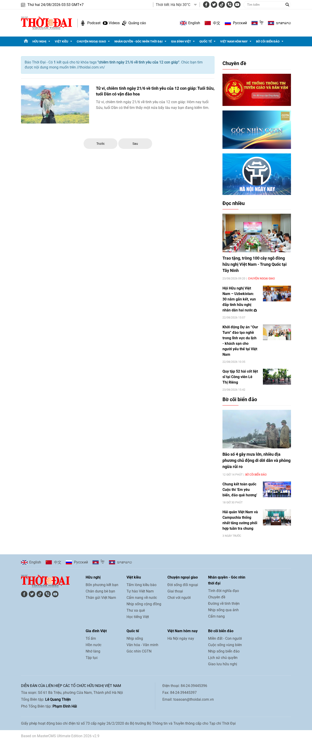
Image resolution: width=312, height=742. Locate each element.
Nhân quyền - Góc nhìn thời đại (138, 41)
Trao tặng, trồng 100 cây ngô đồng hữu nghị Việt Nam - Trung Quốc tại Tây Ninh (254, 264)
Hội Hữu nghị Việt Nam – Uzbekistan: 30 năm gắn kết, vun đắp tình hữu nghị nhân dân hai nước (239, 299)
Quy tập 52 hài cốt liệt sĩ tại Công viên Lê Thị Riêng (240, 376)
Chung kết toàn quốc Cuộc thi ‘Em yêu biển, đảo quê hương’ (239, 489)
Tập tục (92, 657)
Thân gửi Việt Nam (101, 597)
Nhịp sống (135, 638)
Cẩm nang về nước (142, 597)
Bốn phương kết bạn (102, 585)
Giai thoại (175, 591)
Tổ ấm (91, 638)
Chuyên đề (234, 63)
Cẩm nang (216, 616)
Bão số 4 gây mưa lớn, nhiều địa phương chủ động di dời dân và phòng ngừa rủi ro (256, 460)
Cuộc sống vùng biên (225, 645)
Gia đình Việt (181, 41)
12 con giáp (175, 102)
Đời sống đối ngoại (182, 585)
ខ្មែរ (261, 23)
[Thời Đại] (46, 23)
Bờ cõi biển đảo (268, 41)
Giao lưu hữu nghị (222, 664)
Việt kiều (61, 41)
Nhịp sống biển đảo (224, 651)
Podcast (93, 23)
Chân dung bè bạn (100, 591)
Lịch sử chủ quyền (223, 657)
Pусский (240, 23)
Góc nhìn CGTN (139, 651)
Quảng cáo (137, 23)
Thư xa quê (136, 610)
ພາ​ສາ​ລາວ (283, 23)
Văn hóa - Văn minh (142, 645)
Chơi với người (179, 597)
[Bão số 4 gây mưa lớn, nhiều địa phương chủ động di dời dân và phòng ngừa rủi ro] (256, 429)
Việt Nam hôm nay (234, 41)
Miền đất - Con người (225, 638)
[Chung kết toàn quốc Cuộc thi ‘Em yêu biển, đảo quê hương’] (277, 489)
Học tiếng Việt (138, 617)
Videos (114, 23)
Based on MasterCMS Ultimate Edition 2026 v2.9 (60, 736)
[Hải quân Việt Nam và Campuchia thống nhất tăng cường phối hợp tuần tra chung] (277, 517)
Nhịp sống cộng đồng (144, 604)
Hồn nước (93, 645)
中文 (216, 23)
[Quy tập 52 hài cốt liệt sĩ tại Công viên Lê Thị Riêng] (277, 376)
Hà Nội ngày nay (180, 638)
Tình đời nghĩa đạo (223, 591)
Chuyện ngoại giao (91, 41)
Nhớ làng (93, 651)
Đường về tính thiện (224, 603)
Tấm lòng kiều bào (141, 585)
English (194, 23)
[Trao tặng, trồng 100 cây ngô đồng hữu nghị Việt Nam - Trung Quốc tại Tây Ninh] (256, 233)
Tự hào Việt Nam (140, 591)
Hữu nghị (39, 41)
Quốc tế (205, 41)
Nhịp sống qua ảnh (223, 610)
